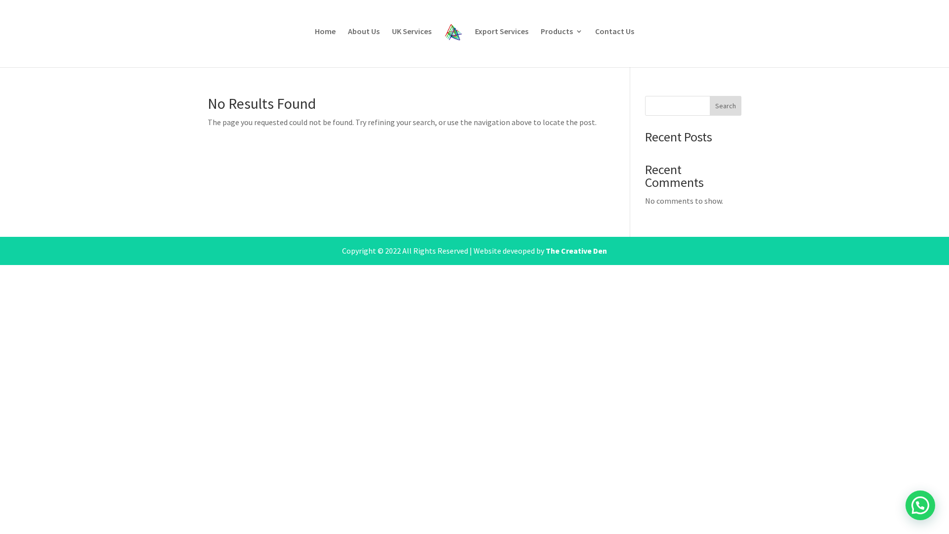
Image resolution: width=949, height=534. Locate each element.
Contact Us (614, 32)
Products (557, 32)
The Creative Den (576, 251)
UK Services (411, 32)
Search (725, 105)
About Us (364, 32)
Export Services (501, 32)
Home (325, 32)
